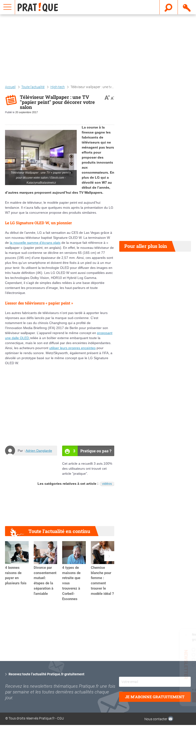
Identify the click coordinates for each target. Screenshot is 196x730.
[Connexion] (187, 7)
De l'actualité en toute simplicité (165, 649)
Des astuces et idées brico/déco (163, 654)
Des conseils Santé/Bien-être (161, 659)
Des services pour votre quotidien (166, 664)
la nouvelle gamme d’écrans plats (35, 243)
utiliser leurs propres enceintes (72, 348)
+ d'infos (136, 690)
